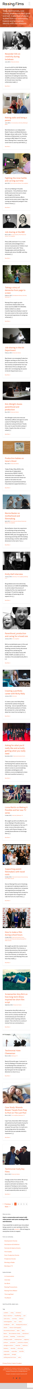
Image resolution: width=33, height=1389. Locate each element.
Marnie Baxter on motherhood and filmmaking (12, 516)
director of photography (15, 1327)
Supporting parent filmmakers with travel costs (15, 872)
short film (21, 1351)
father (23, 1330)
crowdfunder (7, 1324)
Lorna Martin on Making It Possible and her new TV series (16, 810)
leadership (12, 1336)
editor (18, 1330)
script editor (14, 1351)
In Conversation (14, 122)
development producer (21, 1324)
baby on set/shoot (8, 1315)
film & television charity (14, 1333)
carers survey (7, 1318)
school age (20, 1348)
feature (5, 1333)
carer (24, 1315)
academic (6, 1312)
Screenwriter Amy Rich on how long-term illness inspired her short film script (16, 998)
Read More (7, 86)
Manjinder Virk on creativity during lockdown (12, 56)
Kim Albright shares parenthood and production (13, 407)
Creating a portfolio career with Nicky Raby (15, 692)
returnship (13, 1348)
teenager (14, 1354)
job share (6, 1336)
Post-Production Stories (16, 183)
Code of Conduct (17, 1363)
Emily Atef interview (14, 574)
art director (18, 1312)
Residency (6, 1348)
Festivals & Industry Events (19, 756)
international (25, 1333)
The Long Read (24, 183)
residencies (25, 1345)
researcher (17, 1345)
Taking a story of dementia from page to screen (15, 290)
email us (17, 1229)
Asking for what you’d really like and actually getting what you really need (15, 749)
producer (6, 1342)
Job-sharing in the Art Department (14, 349)
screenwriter (6, 1351)
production (12, 1342)
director (5, 1327)
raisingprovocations (8, 1345)
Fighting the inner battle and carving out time (16, 179)
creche (20, 1321)
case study (14, 1318)
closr (15, 1321)
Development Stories (17, 295)
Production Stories (15, 62)
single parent (7, 1354)
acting (11, 1312)
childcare (21, 1318)
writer (19, 1357)
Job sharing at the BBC (15, 232)
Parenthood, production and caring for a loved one (16, 634)
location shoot (20, 1336)
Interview (20, 122)
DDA (13, 1324)
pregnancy (26, 1339)
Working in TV (8, 297)
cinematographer (8, 1321)
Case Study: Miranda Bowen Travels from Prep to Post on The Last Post (16, 1110)
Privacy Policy (7, 1363)
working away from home (10, 1357)
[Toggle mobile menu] (29, 3)
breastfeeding (18, 1315)
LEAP (26, 1374)
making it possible (8, 1339)
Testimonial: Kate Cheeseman (13, 1052)
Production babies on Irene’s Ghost (14, 459)
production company (23, 1342)
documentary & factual (9, 1330)
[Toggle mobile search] (29, 4)
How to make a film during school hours (13, 933)
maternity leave (18, 1339)
